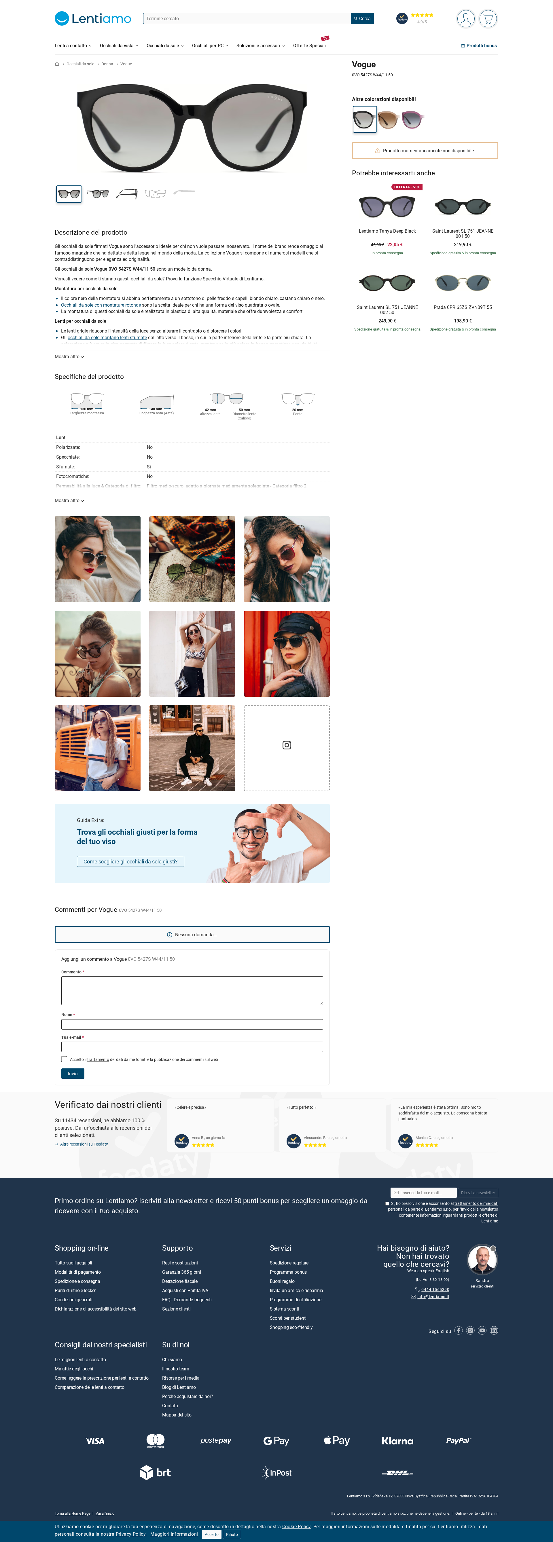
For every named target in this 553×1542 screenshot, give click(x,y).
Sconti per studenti (288, 1318)
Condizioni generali (73, 1299)
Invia (73, 1073)
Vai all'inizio (105, 1513)
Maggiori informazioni (174, 1534)
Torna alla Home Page (72, 1513)
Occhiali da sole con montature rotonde (101, 305)
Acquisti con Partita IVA (185, 1290)
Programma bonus (288, 1272)
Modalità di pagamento (78, 1272)
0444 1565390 (435, 1289)
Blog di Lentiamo (179, 1387)
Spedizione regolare (289, 1263)
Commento (72, 972)
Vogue (126, 64)
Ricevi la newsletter (478, 1192)
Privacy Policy (131, 1534)
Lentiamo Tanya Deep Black (387, 231)
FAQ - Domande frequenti (186, 1299)
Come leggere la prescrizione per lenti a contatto (102, 1378)
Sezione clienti (176, 1309)
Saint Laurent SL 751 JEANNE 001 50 (462, 234)
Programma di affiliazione (295, 1299)
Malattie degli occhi (74, 1369)
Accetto (212, 1534)
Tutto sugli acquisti (73, 1263)
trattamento (98, 1059)
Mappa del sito (177, 1415)
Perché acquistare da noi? (187, 1396)
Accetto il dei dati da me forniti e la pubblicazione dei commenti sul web (143, 1059)
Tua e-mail (72, 1037)
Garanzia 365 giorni (181, 1272)
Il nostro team (175, 1369)
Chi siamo (172, 1359)
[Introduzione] (57, 64)
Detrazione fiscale (180, 1281)
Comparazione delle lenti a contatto (89, 1387)
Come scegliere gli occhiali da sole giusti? (131, 861)
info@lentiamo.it (433, 1296)
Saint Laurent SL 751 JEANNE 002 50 (387, 310)
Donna (107, 64)
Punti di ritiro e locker (75, 1290)
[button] (69, 194)
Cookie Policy (296, 1526)
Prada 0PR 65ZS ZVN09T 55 (463, 307)
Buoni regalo (282, 1281)
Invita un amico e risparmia (296, 1290)
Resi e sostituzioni (180, 1263)
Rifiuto (232, 1534)
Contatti (170, 1405)
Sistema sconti (284, 1309)
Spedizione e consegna (77, 1281)
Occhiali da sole (80, 64)
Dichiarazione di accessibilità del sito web (96, 1309)
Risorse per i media (180, 1378)
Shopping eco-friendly (291, 1327)
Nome (68, 1014)
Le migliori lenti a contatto (80, 1359)
